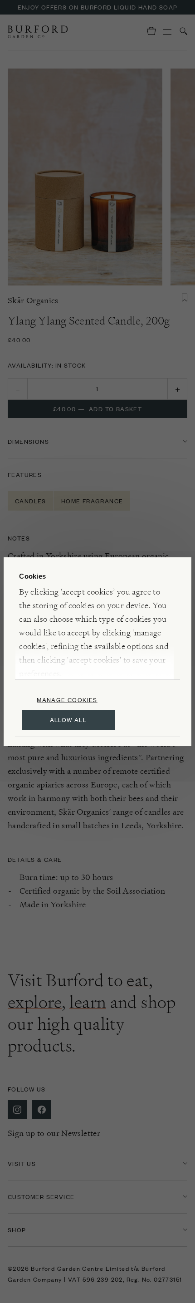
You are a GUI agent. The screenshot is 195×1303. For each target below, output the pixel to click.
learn (87, 1002)
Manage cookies (67, 699)
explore (35, 1002)
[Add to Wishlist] (184, 298)
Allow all (68, 719)
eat (137, 980)
